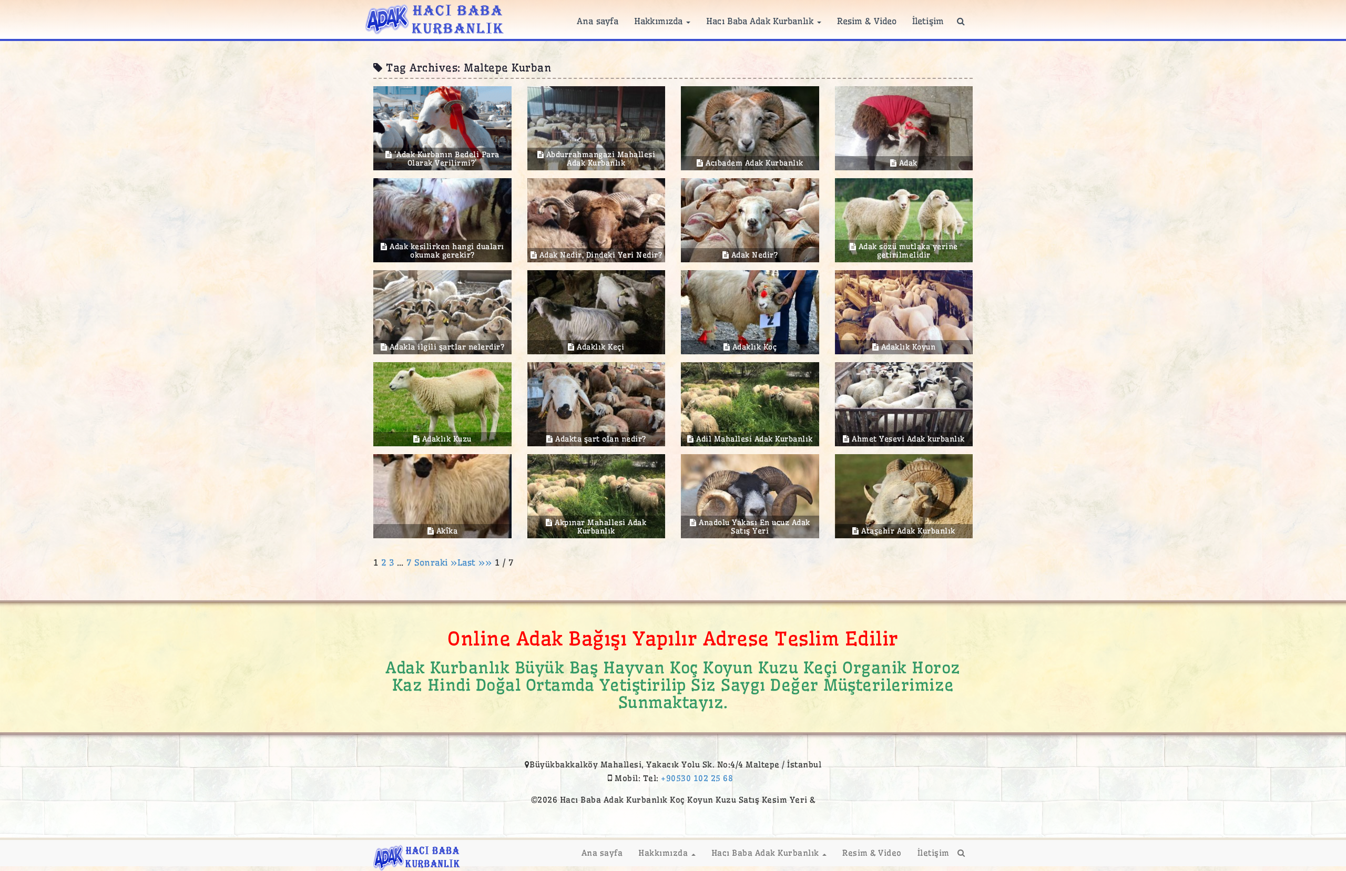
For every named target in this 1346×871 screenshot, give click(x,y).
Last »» (476, 562)
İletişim (928, 21)
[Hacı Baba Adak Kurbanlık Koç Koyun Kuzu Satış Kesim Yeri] (434, 18)
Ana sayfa (597, 21)
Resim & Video (866, 21)
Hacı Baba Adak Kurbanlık (761, 21)
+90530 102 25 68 (697, 778)
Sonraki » (435, 562)
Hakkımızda (659, 21)
